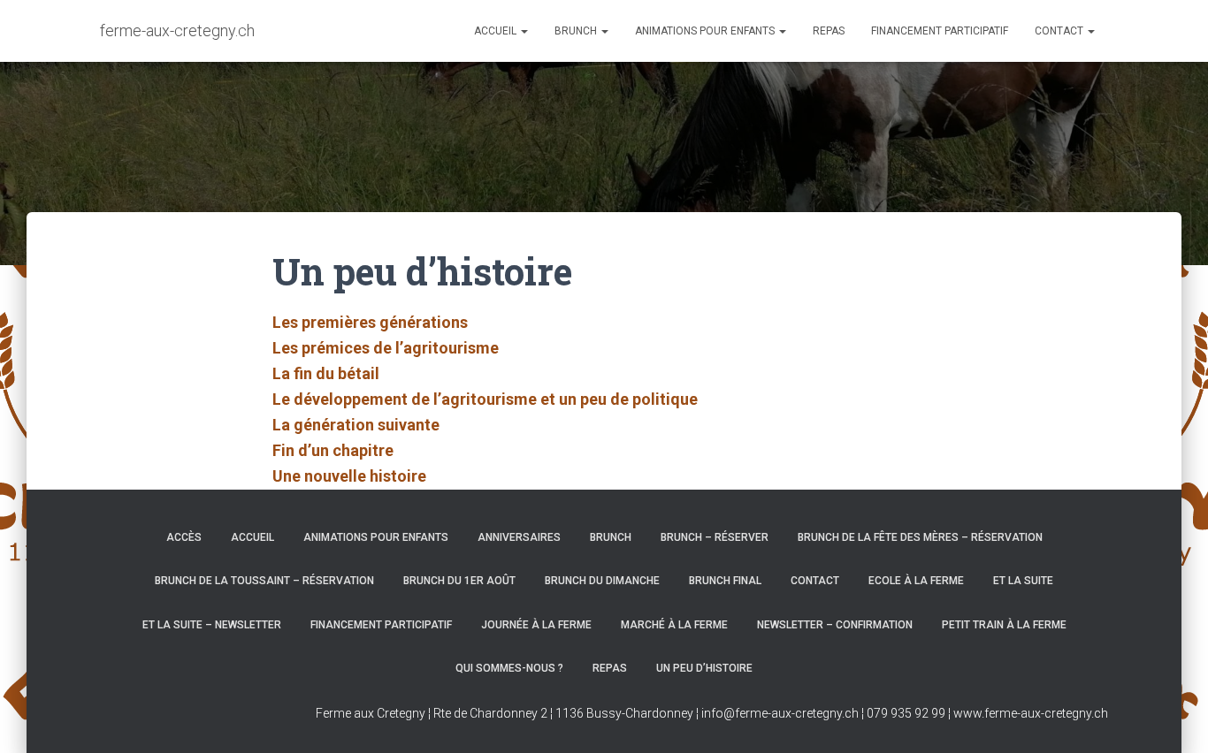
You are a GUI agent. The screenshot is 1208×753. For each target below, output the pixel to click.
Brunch (577, 31)
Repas (829, 31)
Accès (184, 537)
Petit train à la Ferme (1004, 625)
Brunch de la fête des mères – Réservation (920, 537)
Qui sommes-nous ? (509, 668)
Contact (1060, 31)
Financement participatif (939, 31)
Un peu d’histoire (704, 668)
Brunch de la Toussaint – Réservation (264, 580)
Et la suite (1023, 580)
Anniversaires (519, 537)
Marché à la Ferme (674, 625)
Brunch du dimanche (602, 580)
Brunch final (725, 580)
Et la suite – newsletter (211, 625)
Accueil (496, 31)
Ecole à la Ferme (916, 580)
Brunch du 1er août (459, 580)
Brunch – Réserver (714, 537)
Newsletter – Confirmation (835, 625)
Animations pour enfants (706, 31)
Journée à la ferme (536, 625)
